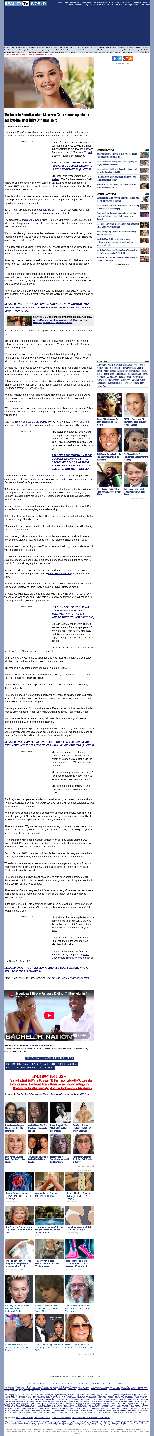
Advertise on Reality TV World (63, 1384)
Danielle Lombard (43, 1407)
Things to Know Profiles (114, 5)
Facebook (64, 1094)
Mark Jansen (118, 1412)
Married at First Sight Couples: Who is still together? (74, 1425)
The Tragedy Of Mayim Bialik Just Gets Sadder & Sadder (82, 1159)
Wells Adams (121, 1403)
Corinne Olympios (66, 1408)
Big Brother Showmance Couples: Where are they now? (33, 1425)
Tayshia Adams (74, 958)
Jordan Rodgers (96, 1403)
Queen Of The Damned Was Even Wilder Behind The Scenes (108, 422)
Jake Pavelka (91, 1396)
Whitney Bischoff (69, 1405)
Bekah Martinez (121, 1401)
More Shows (145, 52)
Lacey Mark (15, 1410)
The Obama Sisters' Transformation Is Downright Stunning (136, 457)
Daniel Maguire (36, 1410)
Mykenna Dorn (112, 376)
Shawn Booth (36, 1405)
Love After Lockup (100, 50)
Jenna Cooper (10, 1401)
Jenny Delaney (35, 1401)
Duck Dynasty (143, 1387)
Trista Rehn (102, 1398)
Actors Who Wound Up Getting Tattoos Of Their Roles (16, 1347)
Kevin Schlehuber (23, 1412)
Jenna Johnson (10, 1412)
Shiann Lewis (101, 382)
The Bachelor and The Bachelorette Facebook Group (91, 1418)
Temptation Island (99, 52)
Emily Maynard (33, 1396)
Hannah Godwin (140, 1398)
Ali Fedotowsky (79, 1396)
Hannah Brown (26, 1399)
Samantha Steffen (20, 1408)
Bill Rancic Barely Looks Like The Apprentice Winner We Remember (109, 457)
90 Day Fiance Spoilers (24, 1418)
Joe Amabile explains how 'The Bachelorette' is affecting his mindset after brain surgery (118, 207)
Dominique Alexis (58, 1410)
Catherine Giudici (93, 1405)
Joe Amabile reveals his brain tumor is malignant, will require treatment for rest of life (117, 171)
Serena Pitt (70, 570)
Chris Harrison (139, 364)
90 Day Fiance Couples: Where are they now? (33, 1421)
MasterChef (145, 50)
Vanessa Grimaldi (82, 1403)
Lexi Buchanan (121, 373)
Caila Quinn (77, 1407)
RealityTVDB (114, 2)
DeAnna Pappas (127, 1396)
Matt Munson (139, 1408)
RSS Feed (122, 1384)
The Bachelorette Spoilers (61, 1418)
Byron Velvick (56, 1398)
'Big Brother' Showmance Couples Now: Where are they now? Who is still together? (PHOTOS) (117, 251)
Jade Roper (25, 1405)
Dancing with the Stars (27, 50)
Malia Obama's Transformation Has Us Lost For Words (60, 1159)
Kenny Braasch (134, 370)
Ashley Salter (32, 1408)
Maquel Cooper (22, 1401)
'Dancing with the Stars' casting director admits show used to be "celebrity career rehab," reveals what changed (116, 216)
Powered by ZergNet (85, 1166)
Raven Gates (115, 1408)
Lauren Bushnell (109, 1403)
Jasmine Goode (127, 1408)
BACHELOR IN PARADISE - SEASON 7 (23, 1064)
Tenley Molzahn (135, 1405)
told (90, 152)
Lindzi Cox (8, 1408)
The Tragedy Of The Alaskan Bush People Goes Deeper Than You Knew (79, 1308)
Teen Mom (88, 52)
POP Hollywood (126, 2)
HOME (6, 55)
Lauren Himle (44, 1408)
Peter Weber (101, 379)
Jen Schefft (67, 1398)
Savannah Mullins (138, 379)
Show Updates (62, 2)
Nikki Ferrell (81, 1405)
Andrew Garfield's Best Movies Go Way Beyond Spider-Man (46, 1308)
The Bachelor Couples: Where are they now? (103, 1423)
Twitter (46, 1094)
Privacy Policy (108, 1384)
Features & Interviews (74, 5)
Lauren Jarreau (73, 1401)
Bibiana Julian (97, 1401)
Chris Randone (85, 1399)
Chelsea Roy (41, 1403)
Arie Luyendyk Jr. (46, 1394)
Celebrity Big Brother (135, 47)
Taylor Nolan (94, 1408)
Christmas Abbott (86, 1412)
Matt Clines (138, 1412)
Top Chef (109, 52)
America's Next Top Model (67, 47)
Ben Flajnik (45, 1396)
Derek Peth (104, 1408)
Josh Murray (57, 1405)
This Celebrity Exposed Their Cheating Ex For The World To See (49, 1347)
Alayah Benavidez (115, 364)
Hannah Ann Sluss (129, 367)
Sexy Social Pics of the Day (94, 5)
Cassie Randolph (114, 1398)
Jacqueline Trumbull (55, 1403)
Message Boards (131, 5)
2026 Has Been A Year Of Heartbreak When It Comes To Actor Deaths (135, 422)
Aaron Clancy (101, 364)
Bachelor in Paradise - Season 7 (41, 55)
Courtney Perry (102, 367)
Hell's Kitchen (61, 50)
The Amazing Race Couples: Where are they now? (119, 1421)
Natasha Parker (33, 475)
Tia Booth (121, 1399)
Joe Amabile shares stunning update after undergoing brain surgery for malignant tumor (117, 155)
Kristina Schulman (28, 1407)
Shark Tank (49, 52)
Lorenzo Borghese (18, 1398)
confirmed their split (80, 381)
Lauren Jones (109, 373)
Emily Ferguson (89, 1407)
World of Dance (127, 52)
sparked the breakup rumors (38, 421)
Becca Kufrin (34, 1394)
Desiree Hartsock (10, 1396)
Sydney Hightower (115, 382)
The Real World (114, 1389)
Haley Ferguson (102, 1407)
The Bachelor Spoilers (42, 1418)
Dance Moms (12, 50)
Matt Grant (138, 1396)
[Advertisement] (77, 1364)
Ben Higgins (91, 1394)
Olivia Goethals (60, 1401)
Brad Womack (67, 1396)
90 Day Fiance (9, 47)
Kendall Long (144, 1399)
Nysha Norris (16, 1403)
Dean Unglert (16, 1407)
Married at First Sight (132, 50)
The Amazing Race (23, 47)
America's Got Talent (49, 47)
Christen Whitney (72, 1410)
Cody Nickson (62, 1412)
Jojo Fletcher (80, 1394)
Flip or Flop (51, 50)
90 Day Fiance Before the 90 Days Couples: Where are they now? (75, 1421)
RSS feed (84, 1094)
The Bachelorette (111, 47)
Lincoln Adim (49, 1399)
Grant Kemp (142, 1410)
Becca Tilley (67, 1407)
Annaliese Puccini (28, 1403)
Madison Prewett (134, 373)
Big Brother (122, 47)
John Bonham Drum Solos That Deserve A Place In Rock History (109, 491)
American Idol (36, 47)
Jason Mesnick (113, 1396)
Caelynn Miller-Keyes (12, 1399)
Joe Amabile (39, 570)
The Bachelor (99, 47)
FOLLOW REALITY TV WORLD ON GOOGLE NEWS (49, 1058)
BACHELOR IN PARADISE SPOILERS (60, 1064)
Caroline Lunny (108, 1401)
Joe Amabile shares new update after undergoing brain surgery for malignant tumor (117, 163)
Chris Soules (114, 1394)
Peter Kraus (46, 1405)
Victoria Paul (101, 385)
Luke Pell (121, 1410)
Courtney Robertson (108, 1405)
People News (75, 2)
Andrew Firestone (78, 1398)
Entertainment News (100, 2)
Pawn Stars (72, 1389)
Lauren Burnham (132, 1399)
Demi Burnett (84, 624)
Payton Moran (138, 376)
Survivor (80, 52)
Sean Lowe (23, 1396)
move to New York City (60, 573)
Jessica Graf (73, 1412)
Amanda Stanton (115, 1407)
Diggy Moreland (99, 1410)
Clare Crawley (56, 1407)
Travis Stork (30, 1398)
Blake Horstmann (72, 1399)
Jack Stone (25, 1410)
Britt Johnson (85, 1401)
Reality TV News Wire (142, 2)
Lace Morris (54, 1408)
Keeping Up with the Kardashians (79, 50)
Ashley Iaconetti (128, 1407)
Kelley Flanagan (110, 370)
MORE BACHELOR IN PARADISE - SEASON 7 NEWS (29, 1068)
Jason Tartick (97, 1399)
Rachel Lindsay (60, 1394)
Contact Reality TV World (89, 1384)
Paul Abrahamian (49, 1412)
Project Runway (21, 52)
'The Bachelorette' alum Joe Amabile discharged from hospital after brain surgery (117, 178)
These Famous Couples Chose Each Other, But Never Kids (14, 1128)
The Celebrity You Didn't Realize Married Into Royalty (38, 1159)
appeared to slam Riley (50, 209)
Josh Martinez (106, 1412)
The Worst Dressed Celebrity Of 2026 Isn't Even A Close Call (82, 1128)
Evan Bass (16, 1405)
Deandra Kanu (33, 220)
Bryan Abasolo (69, 1403)
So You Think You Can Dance (65, 52)
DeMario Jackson (81, 1408)
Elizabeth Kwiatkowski (39, 1045)
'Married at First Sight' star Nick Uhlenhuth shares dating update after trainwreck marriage (118, 199)
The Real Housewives (36, 52)
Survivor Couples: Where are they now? (109, 1425)
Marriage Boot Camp (115, 50)
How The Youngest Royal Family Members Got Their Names (134, 491)
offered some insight (53, 475)
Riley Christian (79, 135)
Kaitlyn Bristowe (102, 1394)
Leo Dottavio (59, 1399)
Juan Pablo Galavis (139, 1394)
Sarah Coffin (125, 379)
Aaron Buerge (91, 1398)
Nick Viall (71, 1394)
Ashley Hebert (55, 1396)
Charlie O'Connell (43, 1398)
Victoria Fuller (138, 382)
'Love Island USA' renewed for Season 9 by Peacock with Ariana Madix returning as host (118, 225)
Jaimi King (46, 1410)
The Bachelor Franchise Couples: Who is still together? (65, 1423)
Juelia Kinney (140, 1407)
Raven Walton (36, 1412)
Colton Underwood (21, 1394)
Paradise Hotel (9, 52)
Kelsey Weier (122, 370)
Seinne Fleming (48, 1401)
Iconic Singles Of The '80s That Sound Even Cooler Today (59, 1128)
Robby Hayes (112, 1410)
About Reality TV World (38, 1384)
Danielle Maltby (133, 1403)
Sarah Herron (131, 1410)
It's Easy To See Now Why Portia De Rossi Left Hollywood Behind (17, 1308)
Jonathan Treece (86, 1410)
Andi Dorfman (126, 1394)
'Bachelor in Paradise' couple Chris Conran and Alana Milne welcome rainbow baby (116, 186)
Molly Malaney (123, 1405)
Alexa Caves (128, 364)
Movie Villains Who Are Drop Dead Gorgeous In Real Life (37, 1128)
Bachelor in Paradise (85, 47)
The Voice (118, 52)
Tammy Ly (128, 382)
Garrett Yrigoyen (110, 1399)
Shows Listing (145, 5)
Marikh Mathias (134, 1401)
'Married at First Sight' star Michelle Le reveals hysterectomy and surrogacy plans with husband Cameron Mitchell (115, 242)
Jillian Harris (102, 1396)
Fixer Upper (41, 50)
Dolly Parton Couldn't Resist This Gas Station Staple (15, 1159)
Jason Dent (128, 1412)
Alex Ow (97, 1412)
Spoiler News (86, 2)
